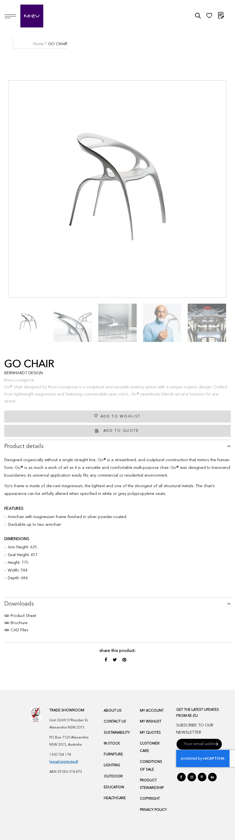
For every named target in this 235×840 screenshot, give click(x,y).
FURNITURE (113, 754)
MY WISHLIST (150, 721)
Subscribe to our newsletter (194, 728)
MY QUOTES (150, 732)
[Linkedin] (212, 777)
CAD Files (18, 630)
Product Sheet (22, 616)
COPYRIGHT (150, 799)
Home (38, 44)
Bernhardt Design (23, 373)
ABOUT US (113, 710)
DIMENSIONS (16, 539)
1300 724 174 (60, 755)
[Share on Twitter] (115, 660)
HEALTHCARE (115, 798)
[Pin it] (124, 660)
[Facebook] (181, 777)
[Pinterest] (202, 777)
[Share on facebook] (106, 660)
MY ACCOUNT (152, 710)
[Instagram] (191, 777)
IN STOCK (112, 743)
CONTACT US (115, 721)
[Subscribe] (216, 744)
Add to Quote (121, 431)
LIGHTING (112, 765)
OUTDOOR (113, 776)
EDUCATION (114, 787)
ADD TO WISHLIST (121, 416)
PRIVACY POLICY (153, 810)
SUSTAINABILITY (117, 732)
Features (13, 509)
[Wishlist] (209, 17)
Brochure (18, 623)
